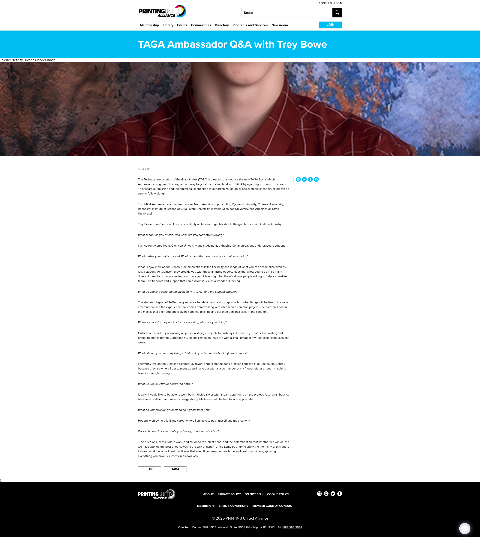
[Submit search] (337, 12)
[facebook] (339, 494)
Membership (149, 25)
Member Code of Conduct (273, 506)
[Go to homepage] (156, 494)
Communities (201, 25)
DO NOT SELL (254, 494)
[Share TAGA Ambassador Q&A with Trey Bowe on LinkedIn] (298, 180)
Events (182, 25)
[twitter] (333, 494)
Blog (150, 469)
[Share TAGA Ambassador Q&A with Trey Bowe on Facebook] (310, 180)
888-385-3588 (292, 527)
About (208, 494)
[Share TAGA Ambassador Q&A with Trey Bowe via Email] (316, 180)
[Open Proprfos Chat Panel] (464, 528)
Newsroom (280, 25)
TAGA (175, 469)
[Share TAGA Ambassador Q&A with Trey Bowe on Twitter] (304, 180)
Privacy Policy (229, 494)
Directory (222, 25)
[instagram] (319, 494)
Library (168, 25)
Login (338, 3)
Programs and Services (250, 25)
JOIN (330, 24)
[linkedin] (326, 494)
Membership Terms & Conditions (222, 506)
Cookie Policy (278, 494)
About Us (325, 3)
